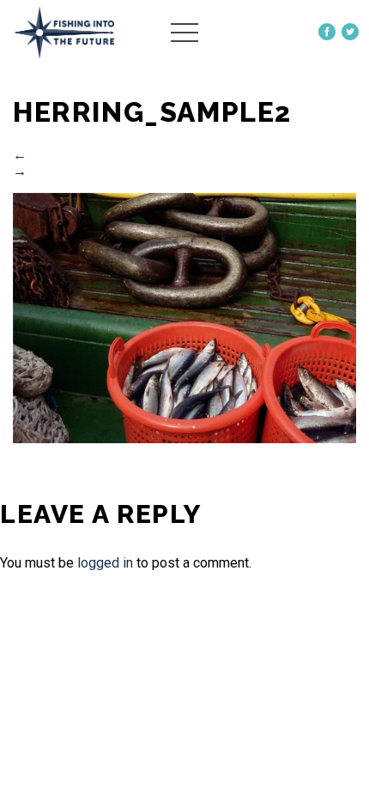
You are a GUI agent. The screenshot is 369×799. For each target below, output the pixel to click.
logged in (105, 563)
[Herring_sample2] (184, 438)
